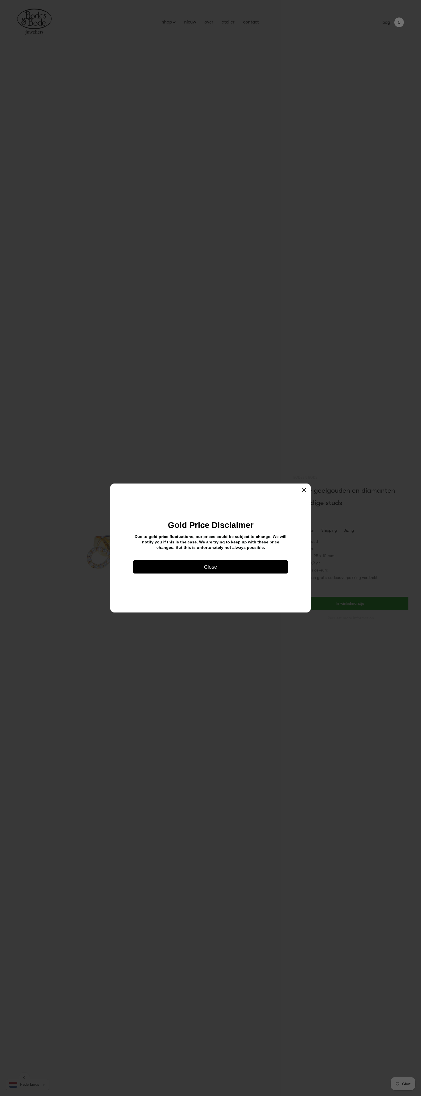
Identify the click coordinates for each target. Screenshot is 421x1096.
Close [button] (210, 567)
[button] (304, 490)
